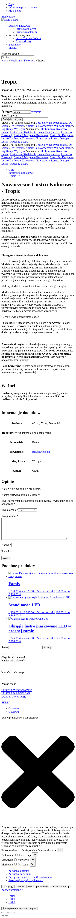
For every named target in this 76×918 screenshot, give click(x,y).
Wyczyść (36, 111)
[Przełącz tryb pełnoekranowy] (6, 912)
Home (4, 60)
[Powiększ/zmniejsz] (2, 912)
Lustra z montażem (26, 31)
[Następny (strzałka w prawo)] (6, 915)
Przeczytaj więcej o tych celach (25, 880)
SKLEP (12, 47)
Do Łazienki (48, 128)
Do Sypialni (17, 125)
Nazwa (6, 544)
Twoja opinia (9, 516)
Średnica (7, 111)
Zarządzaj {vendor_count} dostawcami (30, 877)
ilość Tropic (7, 115)
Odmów (20, 886)
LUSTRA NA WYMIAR (15, 693)
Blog (11, 4)
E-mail (6, 551)
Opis (11, 169)
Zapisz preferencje (60, 886)
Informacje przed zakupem (23, 7)
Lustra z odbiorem (26, 28)
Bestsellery (14, 44)
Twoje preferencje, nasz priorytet (19, 908)
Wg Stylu (19, 128)
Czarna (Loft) (23, 41)
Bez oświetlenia (41, 451)
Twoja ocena (9, 509)
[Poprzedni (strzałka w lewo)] (2, 915)
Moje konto (14, 10)
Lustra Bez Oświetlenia (23, 132)
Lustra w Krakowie (19, 25)
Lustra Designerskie (48, 132)
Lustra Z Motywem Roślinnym (31, 135)
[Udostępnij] (9, 912)
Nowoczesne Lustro (47, 138)
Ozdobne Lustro (19, 141)
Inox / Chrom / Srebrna (28, 38)
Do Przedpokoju (58, 122)
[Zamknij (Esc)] (13, 912)
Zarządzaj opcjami (18, 870)
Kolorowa (29, 60)
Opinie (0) (14, 175)
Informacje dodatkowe (21, 172)
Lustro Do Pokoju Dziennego (17, 138)
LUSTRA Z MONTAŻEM (16, 690)
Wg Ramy (16, 60)
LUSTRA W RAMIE (13, 696)
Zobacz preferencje (38, 886)
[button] (38, 772)
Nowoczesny (45, 125)
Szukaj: (5, 647)
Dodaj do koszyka (12, 119)
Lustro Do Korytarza (61, 135)
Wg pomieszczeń (63, 125)
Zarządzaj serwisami (19, 873)
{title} (11, 895)
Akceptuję (8, 886)
